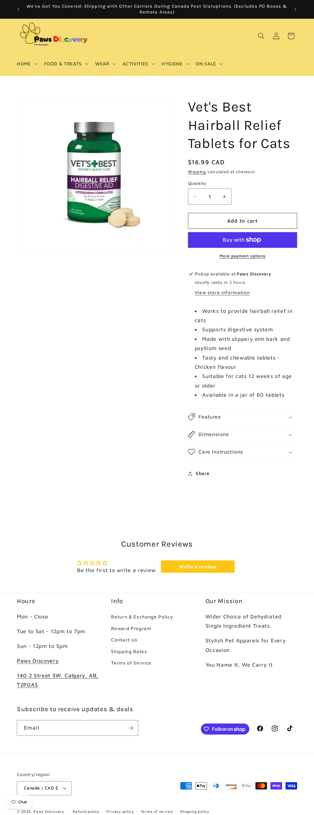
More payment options (243, 255)
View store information (222, 292)
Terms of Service (131, 662)
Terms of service (157, 811)
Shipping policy (194, 811)
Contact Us (124, 639)
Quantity (197, 183)
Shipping (197, 171)
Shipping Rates (129, 651)
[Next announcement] (295, 9)
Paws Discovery (38, 660)
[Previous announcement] (18, 9)
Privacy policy (120, 811)
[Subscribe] (130, 728)
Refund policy (86, 811)
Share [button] (202, 473)
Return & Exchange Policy (142, 616)
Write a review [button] (197, 566)
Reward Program (131, 628)
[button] (26, 64)
